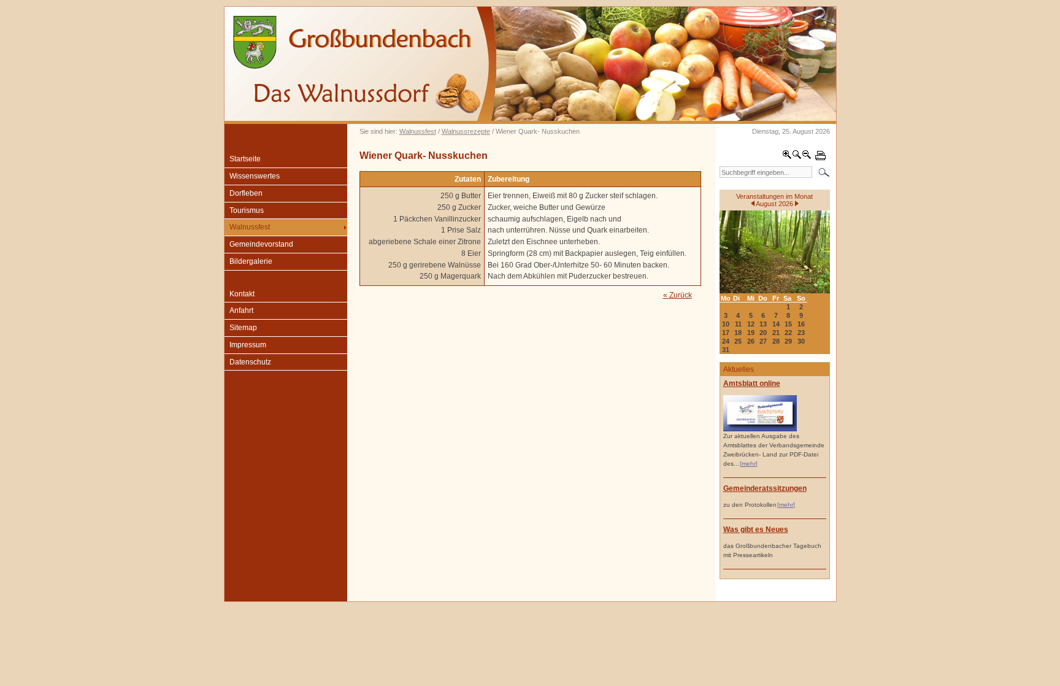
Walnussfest (417, 131)
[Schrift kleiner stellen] (807, 157)
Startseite (245, 159)
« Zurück (677, 295)
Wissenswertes (254, 176)
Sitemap (243, 327)
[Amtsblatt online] (760, 429)
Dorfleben (246, 193)
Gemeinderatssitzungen (765, 488)
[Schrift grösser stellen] (787, 157)
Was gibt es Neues (755, 529)
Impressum (247, 345)
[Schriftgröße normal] (797, 157)
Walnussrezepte (466, 131)
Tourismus (246, 210)
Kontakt (242, 294)
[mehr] (749, 463)
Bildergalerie (250, 261)
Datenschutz (250, 362)
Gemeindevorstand (261, 244)
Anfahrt (241, 310)
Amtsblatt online (751, 383)
